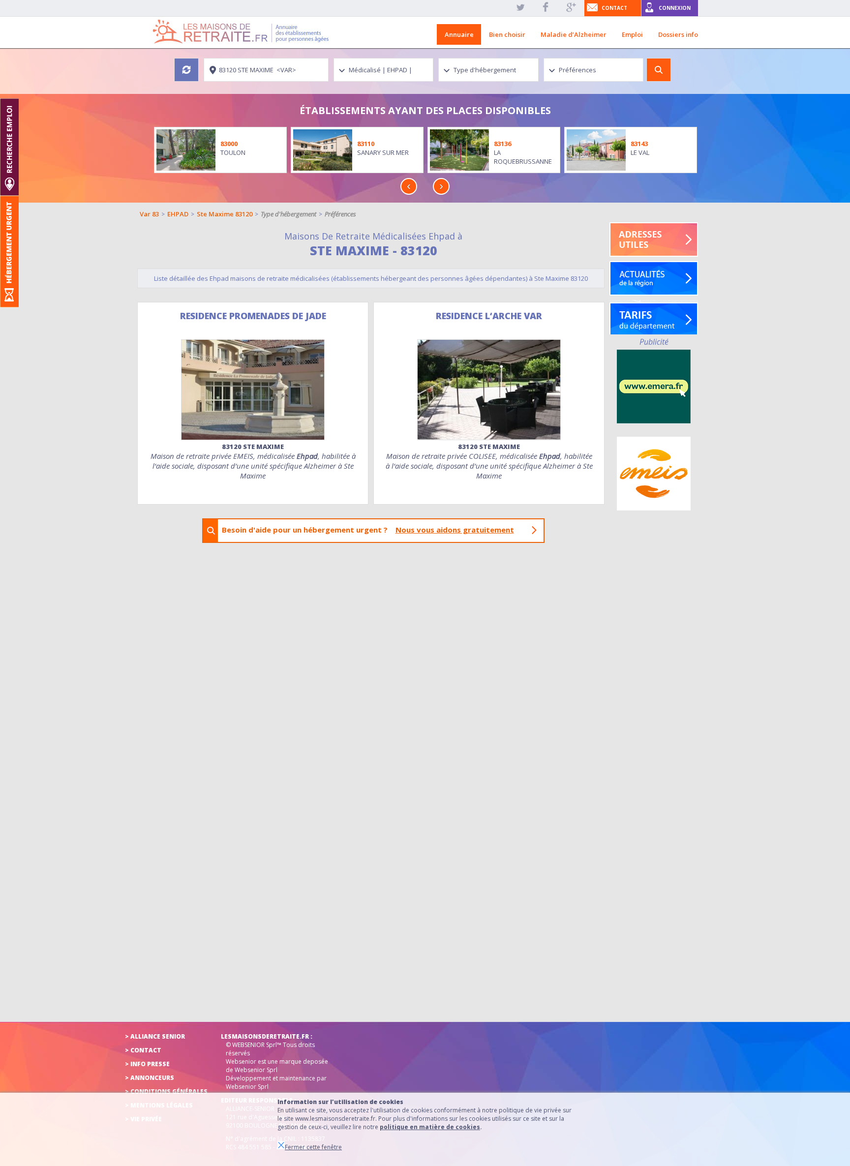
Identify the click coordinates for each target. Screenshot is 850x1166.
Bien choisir (507, 34)
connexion (675, 7)
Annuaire (459, 34)
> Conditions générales (166, 1091)
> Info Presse (147, 1064)
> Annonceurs (149, 1078)
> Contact (143, 1050)
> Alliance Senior (155, 1036)
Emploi (632, 34)
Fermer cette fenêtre (313, 1147)
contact (614, 7)
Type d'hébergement (288, 213)
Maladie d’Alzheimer (574, 34)
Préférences (340, 213)
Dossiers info (678, 34)
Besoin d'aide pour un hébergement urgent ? (368, 530)
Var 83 (149, 213)
